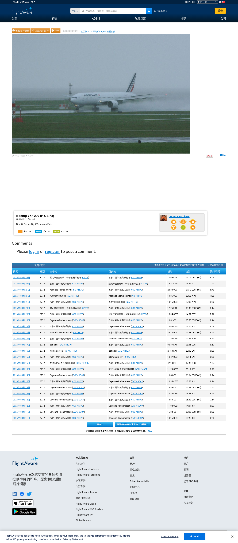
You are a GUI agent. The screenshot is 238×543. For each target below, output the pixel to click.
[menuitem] (14, 18)
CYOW (85, 277)
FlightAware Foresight (88, 474)
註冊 (220, 10)
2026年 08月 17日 (21, 332)
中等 (17, 156)
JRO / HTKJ (71, 351)
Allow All (194, 536)
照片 (186, 463)
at (61, 231)
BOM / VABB (82, 363)
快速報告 (81, 480)
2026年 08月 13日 (21, 387)
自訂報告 (81, 486)
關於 (132, 463)
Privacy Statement (73, 539)
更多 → (100, 424)
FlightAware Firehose (87, 469)
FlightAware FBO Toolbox (89, 509)
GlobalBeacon (83, 520)
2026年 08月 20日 (21, 308)
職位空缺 (135, 469)
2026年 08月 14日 (21, 375)
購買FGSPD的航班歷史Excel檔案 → (132, 424)
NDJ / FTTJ (73, 296)
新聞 (186, 469)
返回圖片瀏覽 (22, 30)
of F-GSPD (25, 231)
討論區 (187, 475)
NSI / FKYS (78, 290)
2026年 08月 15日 (21, 369)
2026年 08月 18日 (21, 320)
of (43, 231)
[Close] (232, 536)
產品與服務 (82, 457)
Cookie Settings (169, 536)
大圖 (23, 156)
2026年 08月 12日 (21, 400)
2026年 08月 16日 (21, 351)
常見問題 (188, 502)
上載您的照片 (42, 30)
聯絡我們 (188, 496)
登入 (33, 2)
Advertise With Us (139, 481)
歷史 (132, 475)
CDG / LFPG (136, 277)
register (52, 251)
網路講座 (135, 498)
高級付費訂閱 (83, 497)
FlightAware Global (86, 503)
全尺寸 (30, 156)
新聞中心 (135, 487)
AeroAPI (80, 463)
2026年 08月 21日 (21, 290)
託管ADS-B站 (191, 481)
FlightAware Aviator (87, 492)
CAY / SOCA (78, 320)
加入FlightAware (21, 2)
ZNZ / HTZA (65, 345)
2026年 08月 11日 (21, 412)
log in (34, 251)
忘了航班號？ (161, 11)
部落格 (133, 493)
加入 (150, 431)
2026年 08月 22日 (21, 277)
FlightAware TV (84, 515)
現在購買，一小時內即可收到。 (210, 265)
